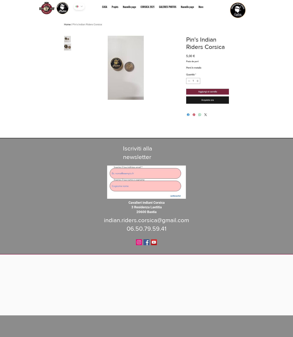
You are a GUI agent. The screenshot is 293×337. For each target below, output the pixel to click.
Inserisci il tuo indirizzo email (127, 167)
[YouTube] (154, 242)
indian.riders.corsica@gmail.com (146, 220)
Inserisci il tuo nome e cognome (129, 180)
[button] (168, 7)
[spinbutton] (193, 81)
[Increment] (198, 81)
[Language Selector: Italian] (79, 6)
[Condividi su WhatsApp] (200, 114)
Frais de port (192, 61)
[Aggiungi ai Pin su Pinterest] (194, 114)
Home (67, 24)
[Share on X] (205, 114)
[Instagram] (139, 242)
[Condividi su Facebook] (188, 114)
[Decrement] (189, 81)
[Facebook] (146, 242)
